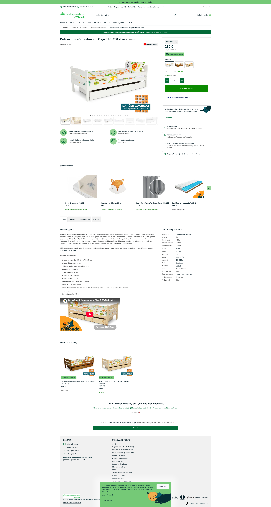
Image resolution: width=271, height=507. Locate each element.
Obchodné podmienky (120, 458)
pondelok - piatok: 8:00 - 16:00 (78, 459)
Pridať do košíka (186, 88)
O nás (110, 7)
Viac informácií (107, 495)
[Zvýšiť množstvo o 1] (182, 80)
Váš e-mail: (135, 413)
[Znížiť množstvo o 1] (167, 80)
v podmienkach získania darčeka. (156, 32)
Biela (178, 248)
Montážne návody (118, 478)
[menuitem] (63, 22)
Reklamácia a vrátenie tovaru (148, 7)
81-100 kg (179, 260)
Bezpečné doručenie (119, 464)
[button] (90, 115)
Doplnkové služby (118, 455)
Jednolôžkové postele (184, 234)
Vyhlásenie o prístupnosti (121, 481)
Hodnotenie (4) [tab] (84, 219)
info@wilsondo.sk (72, 444)
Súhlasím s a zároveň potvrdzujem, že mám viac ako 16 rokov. (136, 422)
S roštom (179, 263)
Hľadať (175, 15)
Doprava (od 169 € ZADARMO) (125, 7)
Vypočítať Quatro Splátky (181, 97)
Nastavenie (108, 500)
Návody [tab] (72, 219)
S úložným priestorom (184, 274)
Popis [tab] (64, 219)
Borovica (179, 251)
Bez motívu (180, 257)
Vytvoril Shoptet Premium (199, 503)
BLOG (114, 470)
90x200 (178, 266)
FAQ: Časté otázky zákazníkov (123, 453)
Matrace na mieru (118, 467)
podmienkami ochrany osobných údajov (122, 422)
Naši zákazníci (117, 461)
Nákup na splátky (118, 475)
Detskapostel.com (72, 450)
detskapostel (71, 454)
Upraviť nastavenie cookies (72, 503)
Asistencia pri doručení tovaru (123, 473)
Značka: (65, 44)
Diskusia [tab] (96, 219)
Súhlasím (163, 487)
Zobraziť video (151, 44)
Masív (178, 254)
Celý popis (168, 117)
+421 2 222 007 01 (72, 447)
